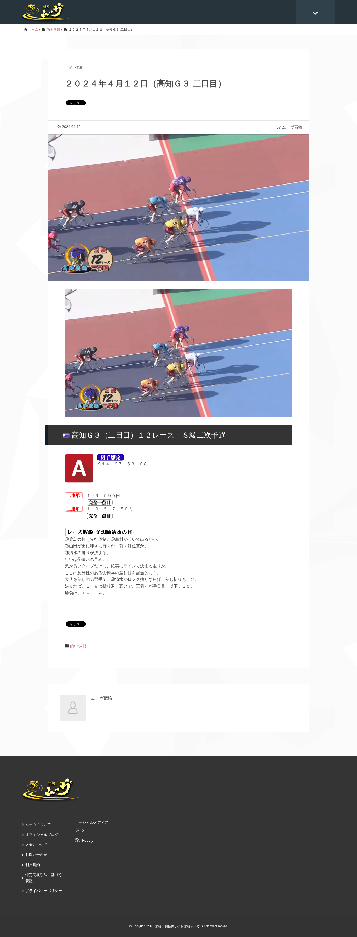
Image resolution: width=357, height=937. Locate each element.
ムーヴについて (38, 824)
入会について (36, 845)
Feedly (87, 840)
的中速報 (78, 646)
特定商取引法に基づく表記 (43, 878)
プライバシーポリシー (43, 891)
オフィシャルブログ (41, 835)
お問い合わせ (36, 854)
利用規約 (32, 865)
